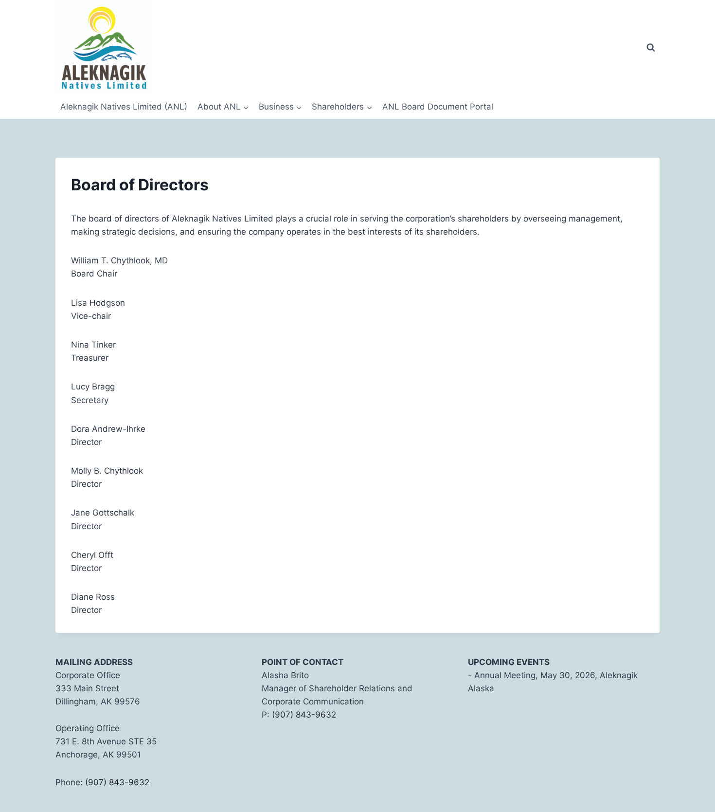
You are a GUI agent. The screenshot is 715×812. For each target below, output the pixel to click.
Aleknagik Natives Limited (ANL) (123, 106)
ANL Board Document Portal (437, 106)
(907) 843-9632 (117, 782)
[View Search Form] (651, 47)
